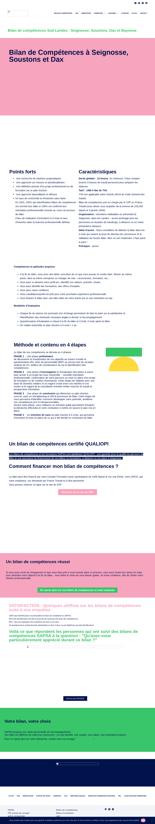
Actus (134, 13)
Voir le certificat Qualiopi (115, 764)
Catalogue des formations (135, 796)
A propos (125, 13)
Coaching (112, 13)
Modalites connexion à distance (101, 796)
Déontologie (28, 796)
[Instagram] (143, 3)
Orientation (86, 13)
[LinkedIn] (146, 3)
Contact (143, 13)
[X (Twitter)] (109, 809)
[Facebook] (106, 809)
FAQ (18, 796)
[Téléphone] (135, 3)
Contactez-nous (43, 796)
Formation (98, 13)
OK (143, 820)
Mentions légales (77, 796)
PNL (119, 796)
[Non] (152, 820)
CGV (65, 796)
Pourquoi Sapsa (84, 739)
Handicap (57, 796)
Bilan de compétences (63, 13)
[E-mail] (139, 3)
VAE (76, 13)
